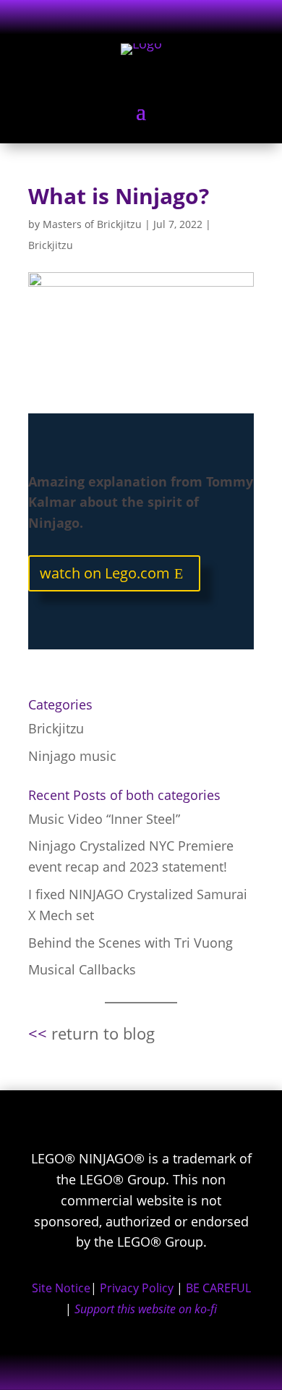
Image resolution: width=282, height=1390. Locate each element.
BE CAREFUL (218, 1288)
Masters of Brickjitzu (92, 224)
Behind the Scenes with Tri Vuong (130, 942)
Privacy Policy (137, 1288)
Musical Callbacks (82, 969)
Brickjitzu (50, 245)
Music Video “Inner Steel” (104, 818)
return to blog (103, 1033)
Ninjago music (72, 755)
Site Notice (61, 1288)
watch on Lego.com (105, 573)
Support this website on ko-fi (145, 1309)
